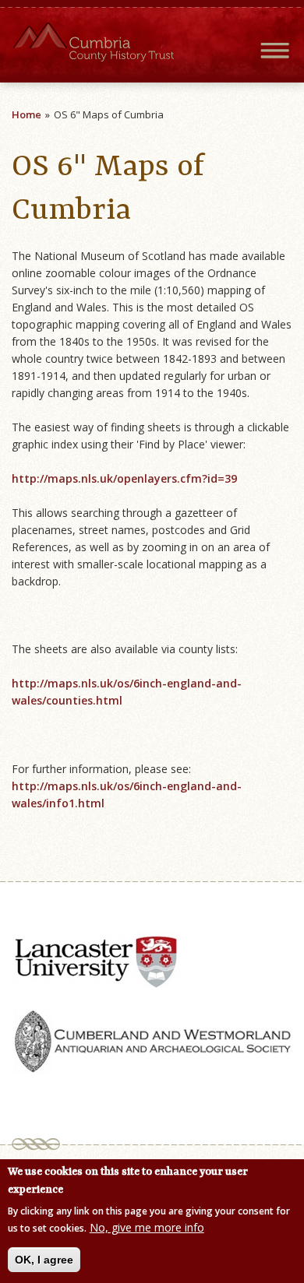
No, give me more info (147, 1227)
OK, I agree (44, 1259)
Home (26, 114)
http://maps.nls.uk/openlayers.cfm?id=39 (124, 478)
